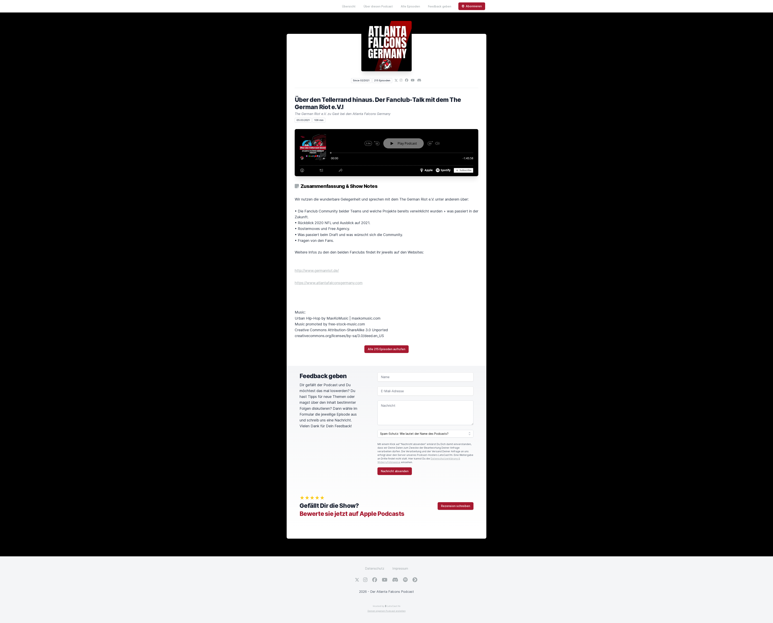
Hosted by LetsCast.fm (386, 606)
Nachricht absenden (394, 471)
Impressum (400, 568)
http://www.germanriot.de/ (317, 270)
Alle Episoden (410, 6)
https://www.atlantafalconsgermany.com (329, 283)
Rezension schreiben (455, 506)
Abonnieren (474, 6)
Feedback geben (439, 6)
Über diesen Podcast (378, 6)
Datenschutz (374, 568)
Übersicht (348, 6)
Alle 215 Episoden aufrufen (386, 349)
